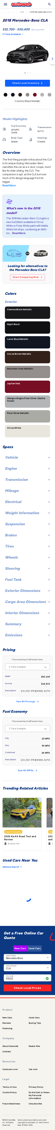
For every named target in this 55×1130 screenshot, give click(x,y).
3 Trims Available (11, 34)
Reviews (6, 1023)
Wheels (11, 557)
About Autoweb (10, 1046)
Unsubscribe (35, 1103)
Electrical (13, 502)
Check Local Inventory (25, 83)
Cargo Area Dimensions (25, 601)
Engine (11, 468)
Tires (9, 546)
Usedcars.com (10, 1069)
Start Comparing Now (26, 277)
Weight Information (22, 513)
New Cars (20, 948)
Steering (12, 568)
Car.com (33, 1069)
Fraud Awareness (11, 1103)
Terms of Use (9, 1087)
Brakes (11, 535)
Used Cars (34, 948)
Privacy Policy (36, 1087)
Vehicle (11, 457)
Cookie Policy (9, 1092)
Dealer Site (34, 1046)
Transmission (16, 479)
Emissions (13, 635)
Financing (7, 1028)
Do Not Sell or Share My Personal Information (39, 1095)
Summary (13, 624)
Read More (9, 185)
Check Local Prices (27, 988)
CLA (22, 12)
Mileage (12, 490)
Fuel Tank (13, 579)
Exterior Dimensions (22, 590)
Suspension (15, 524)
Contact (6, 1051)
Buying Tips (35, 1023)
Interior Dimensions (22, 613)
